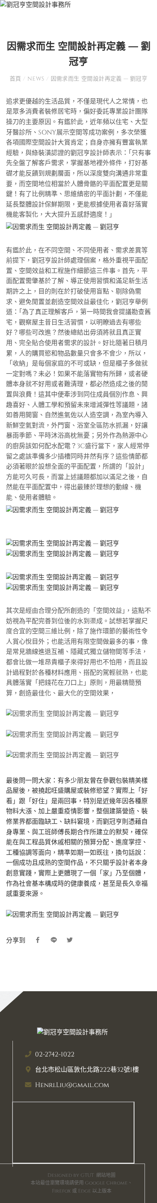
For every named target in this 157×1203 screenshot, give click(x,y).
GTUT (87, 1175)
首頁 (16, 79)
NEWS (36, 79)
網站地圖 (106, 1175)
